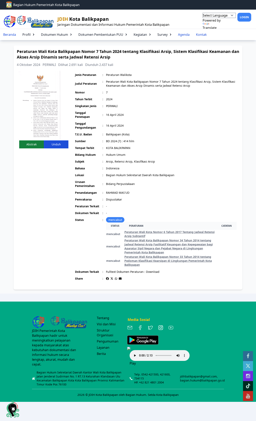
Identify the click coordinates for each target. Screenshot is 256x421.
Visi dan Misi (106, 324)
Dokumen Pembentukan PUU (100, 34)
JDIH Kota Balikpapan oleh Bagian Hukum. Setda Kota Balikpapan (134, 395)
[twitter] (248, 366)
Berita (101, 353)
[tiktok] (248, 386)
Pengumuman (107, 341)
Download (152, 272)
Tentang (103, 318)
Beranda (9, 34)
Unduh (56, 144)
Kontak (201, 34)
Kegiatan (140, 34)
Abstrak (31, 144)
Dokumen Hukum (54, 34)
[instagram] (248, 376)
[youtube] (248, 396)
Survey (162, 34)
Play (133, 363)
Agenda (184, 34)
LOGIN (244, 17)
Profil (26, 34)
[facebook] (248, 356)
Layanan (103, 347)
